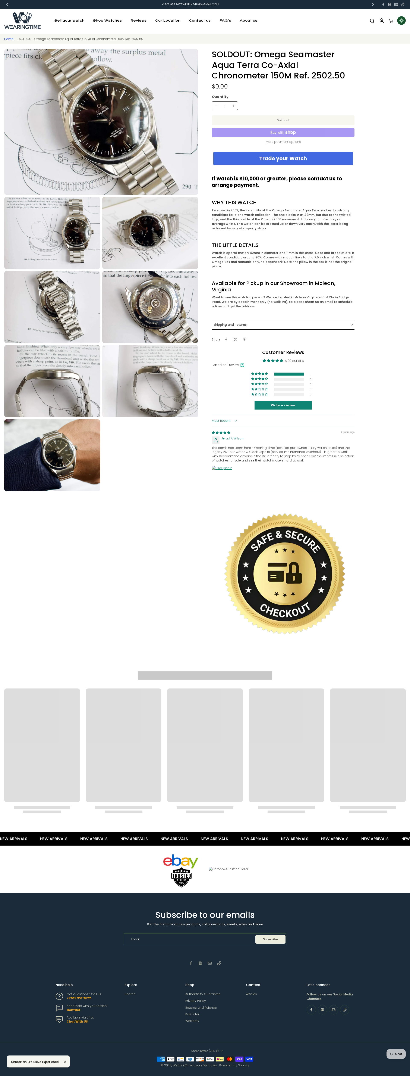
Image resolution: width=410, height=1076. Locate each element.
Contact (73, 1010)
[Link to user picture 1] (222, 476)
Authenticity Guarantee (203, 994)
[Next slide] (373, 4)
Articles (251, 994)
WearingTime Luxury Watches (195, 1065)
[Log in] (381, 20)
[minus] (216, 106)
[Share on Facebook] (226, 339)
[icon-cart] (390, 20)
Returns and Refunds (201, 1008)
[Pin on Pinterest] (245, 339)
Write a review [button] (283, 405)
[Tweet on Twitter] (235, 339)
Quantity (220, 96)
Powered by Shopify (234, 1065)
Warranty (192, 1021)
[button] (283, 120)
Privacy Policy (195, 1001)
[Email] (396, 4)
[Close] (65, 1062)
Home (8, 39)
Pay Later (192, 1014)
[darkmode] (401, 20)
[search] (372, 20)
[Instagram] (390, 4)
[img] (221, 432)
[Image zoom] (101, 122)
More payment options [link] (283, 142)
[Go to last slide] (7, 4)
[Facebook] (383, 4)
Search (130, 994)
